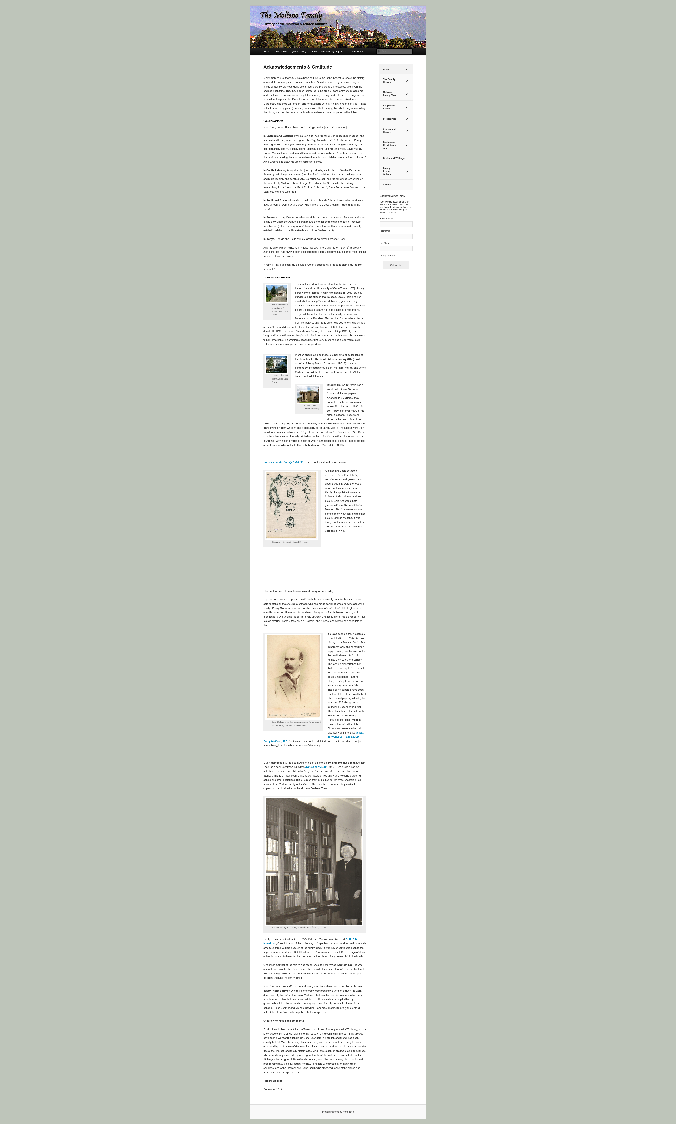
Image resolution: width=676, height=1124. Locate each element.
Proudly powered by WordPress (338, 1111)
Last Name (385, 242)
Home (267, 51)
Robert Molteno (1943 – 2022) (291, 51)
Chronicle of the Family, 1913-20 (282, 462)
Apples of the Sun (316, 767)
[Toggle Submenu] (406, 69)
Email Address (387, 218)
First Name (385, 230)
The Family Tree (356, 51)
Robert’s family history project (326, 51)
